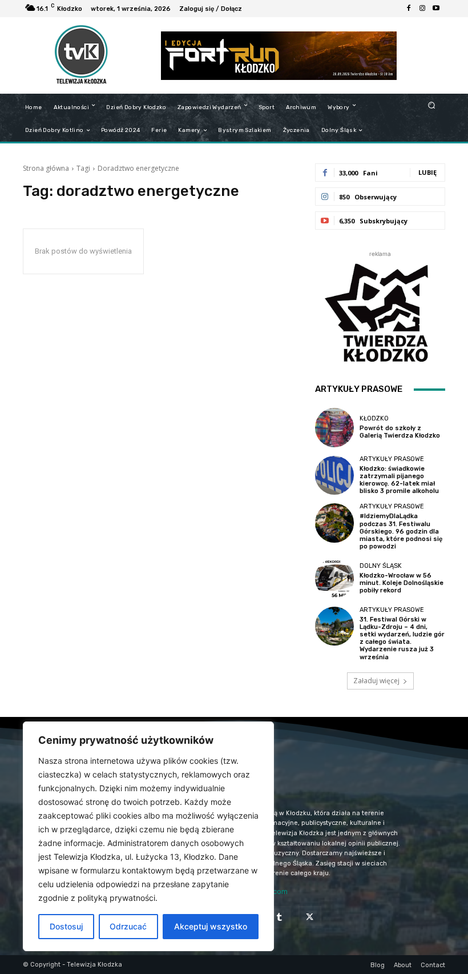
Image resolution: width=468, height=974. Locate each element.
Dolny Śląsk (381, 566)
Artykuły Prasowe (392, 459)
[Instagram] (422, 8)
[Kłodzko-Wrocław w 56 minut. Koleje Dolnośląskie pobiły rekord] (334, 578)
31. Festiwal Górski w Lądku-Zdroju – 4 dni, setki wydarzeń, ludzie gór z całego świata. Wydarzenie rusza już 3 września (402, 638)
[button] (432, 105)
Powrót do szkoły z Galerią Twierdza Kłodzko (400, 431)
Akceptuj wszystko (210, 926)
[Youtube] (436, 8)
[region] (148, 836)
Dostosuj (66, 926)
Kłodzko (374, 418)
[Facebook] (408, 8)
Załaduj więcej (376, 681)
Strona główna (46, 168)
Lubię (427, 172)
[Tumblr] (279, 917)
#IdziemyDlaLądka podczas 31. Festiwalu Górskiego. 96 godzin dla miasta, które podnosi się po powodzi (401, 531)
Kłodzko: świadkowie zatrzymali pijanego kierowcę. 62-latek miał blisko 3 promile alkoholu (399, 480)
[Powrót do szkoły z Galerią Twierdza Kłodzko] (334, 427)
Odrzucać (128, 926)
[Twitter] (309, 917)
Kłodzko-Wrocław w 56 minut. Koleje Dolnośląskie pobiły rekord (401, 583)
